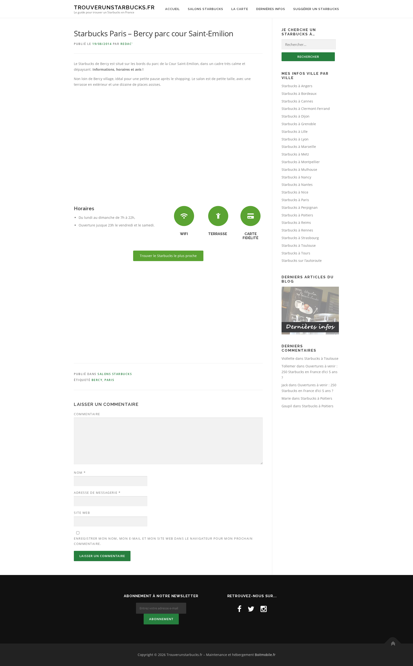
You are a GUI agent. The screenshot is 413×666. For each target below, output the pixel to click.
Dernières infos (270, 9)
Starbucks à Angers (297, 86)
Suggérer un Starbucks (316, 9)
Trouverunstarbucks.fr (114, 7)
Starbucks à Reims (296, 222)
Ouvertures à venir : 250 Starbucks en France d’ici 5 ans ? (309, 372)
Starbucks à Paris (295, 200)
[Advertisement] (168, 313)
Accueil (172, 9)
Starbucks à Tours (296, 253)
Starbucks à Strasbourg (300, 238)
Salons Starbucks (205, 9)
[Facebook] (239, 609)
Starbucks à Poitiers (297, 215)
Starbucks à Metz (295, 154)
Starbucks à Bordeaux (299, 93)
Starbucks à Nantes (297, 184)
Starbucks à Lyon (295, 139)
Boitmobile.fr (265, 654)
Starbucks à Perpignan (300, 207)
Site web (82, 512)
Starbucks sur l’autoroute (302, 260)
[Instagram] (264, 609)
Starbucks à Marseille (299, 146)
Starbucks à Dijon (296, 116)
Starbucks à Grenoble (299, 124)
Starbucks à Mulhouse (299, 169)
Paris (109, 380)
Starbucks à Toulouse (299, 245)
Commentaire (87, 414)
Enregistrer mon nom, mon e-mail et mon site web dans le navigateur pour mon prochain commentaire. (163, 541)
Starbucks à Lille (295, 131)
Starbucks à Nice (295, 192)
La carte (239, 9)
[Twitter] (251, 609)
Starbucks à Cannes (297, 101)
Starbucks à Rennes (297, 230)
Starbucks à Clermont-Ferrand (306, 108)
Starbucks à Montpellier (301, 162)
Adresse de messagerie (97, 492)
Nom (80, 472)
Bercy (97, 380)
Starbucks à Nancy (296, 177)
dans (293, 358)
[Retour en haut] (392, 643)
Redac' (126, 44)
